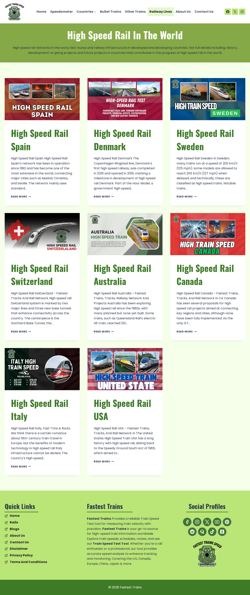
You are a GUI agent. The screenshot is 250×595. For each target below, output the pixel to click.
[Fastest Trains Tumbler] (222, 532)
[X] (235, 12)
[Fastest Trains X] (207, 522)
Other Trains (135, 11)
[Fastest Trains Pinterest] (227, 522)
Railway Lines (160, 11)
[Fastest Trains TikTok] (212, 532)
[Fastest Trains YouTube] (217, 522)
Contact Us (204, 11)
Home (41, 11)
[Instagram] (242, 12)
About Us (183, 11)
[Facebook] (228, 12)
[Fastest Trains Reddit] (192, 532)
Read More (21, 196)
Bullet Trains (110, 11)
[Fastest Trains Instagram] (197, 522)
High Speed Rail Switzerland (39, 274)
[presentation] (42, 99)
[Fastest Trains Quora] (202, 532)
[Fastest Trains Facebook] (187, 522)
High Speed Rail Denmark (122, 139)
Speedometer (61, 11)
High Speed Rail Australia (122, 274)
